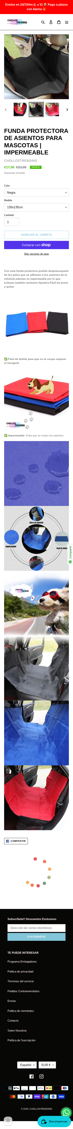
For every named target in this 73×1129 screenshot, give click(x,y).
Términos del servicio (20, 981)
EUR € (46, 1065)
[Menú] (67, 22)
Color (7, 185)
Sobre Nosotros (17, 1030)
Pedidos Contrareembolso (23, 991)
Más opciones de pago (36, 253)
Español (25, 1065)
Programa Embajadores (22, 961)
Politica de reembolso (20, 1010)
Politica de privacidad (20, 971)
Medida (8, 200)
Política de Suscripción (21, 1040)
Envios (11, 1000)
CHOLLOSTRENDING (41, 1109)
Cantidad (9, 215)
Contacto (13, 1020)
